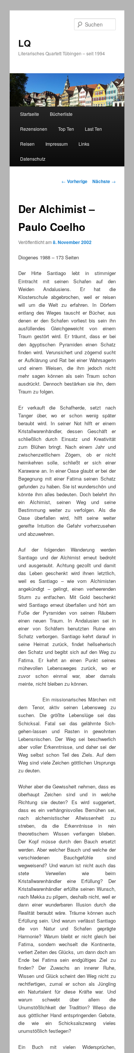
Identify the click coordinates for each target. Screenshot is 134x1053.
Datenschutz (32, 158)
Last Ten (93, 129)
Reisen (27, 143)
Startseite (29, 114)
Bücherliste (61, 114)
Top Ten (66, 129)
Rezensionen (33, 129)
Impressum (56, 143)
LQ (24, 43)
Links (84, 143)
